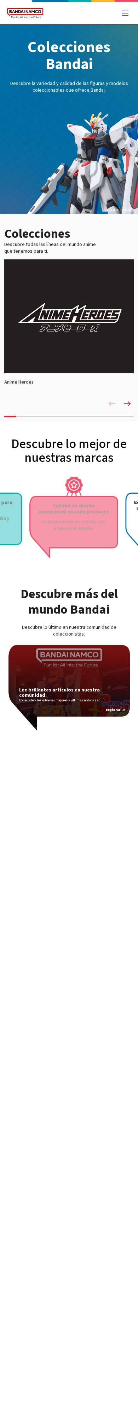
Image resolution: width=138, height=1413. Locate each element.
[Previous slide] (111, 403)
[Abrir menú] (125, 13)
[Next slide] (127, 403)
